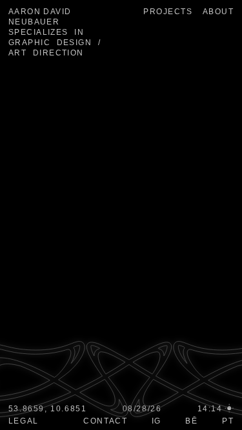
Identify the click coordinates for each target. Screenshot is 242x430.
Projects (167, 11)
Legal (23, 420)
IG (156, 420)
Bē (191, 420)
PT (228, 420)
